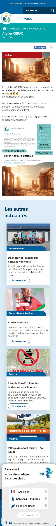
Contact (43, 3)
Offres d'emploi (31, 3)
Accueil (4, 28)
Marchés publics (16, 3)
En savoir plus (19, 280)
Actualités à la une (18, 28)
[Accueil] (6, 18)
